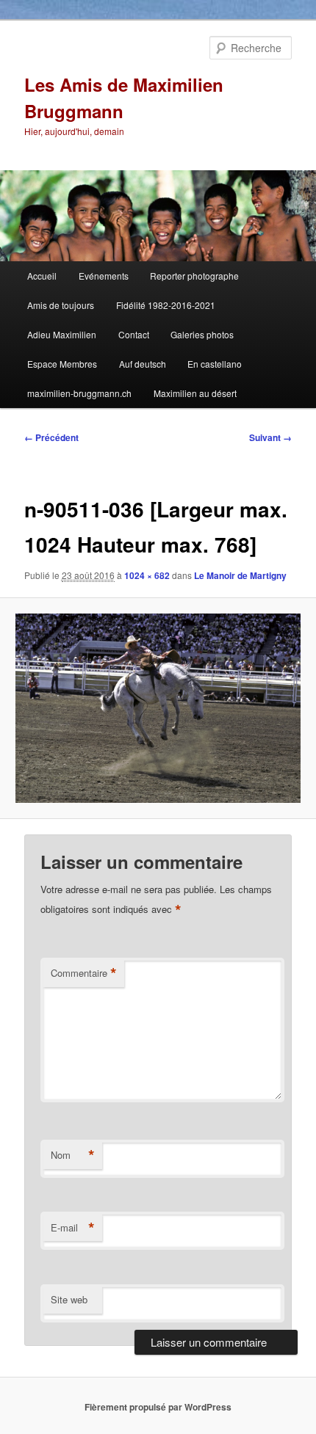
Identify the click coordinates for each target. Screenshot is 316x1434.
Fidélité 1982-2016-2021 (165, 305)
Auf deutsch (142, 363)
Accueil (42, 275)
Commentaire (84, 973)
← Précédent (51, 437)
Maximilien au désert (195, 393)
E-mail (73, 1228)
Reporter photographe (194, 275)
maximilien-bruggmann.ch (79, 393)
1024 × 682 (147, 575)
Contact (133, 334)
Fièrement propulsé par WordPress (158, 1406)
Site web (69, 1299)
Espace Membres (62, 363)
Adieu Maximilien (61, 334)
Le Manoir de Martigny (240, 575)
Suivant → (270, 437)
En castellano (214, 363)
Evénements (104, 275)
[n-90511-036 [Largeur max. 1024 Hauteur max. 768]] (157, 708)
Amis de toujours (60, 305)
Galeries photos (202, 334)
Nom (73, 1155)
